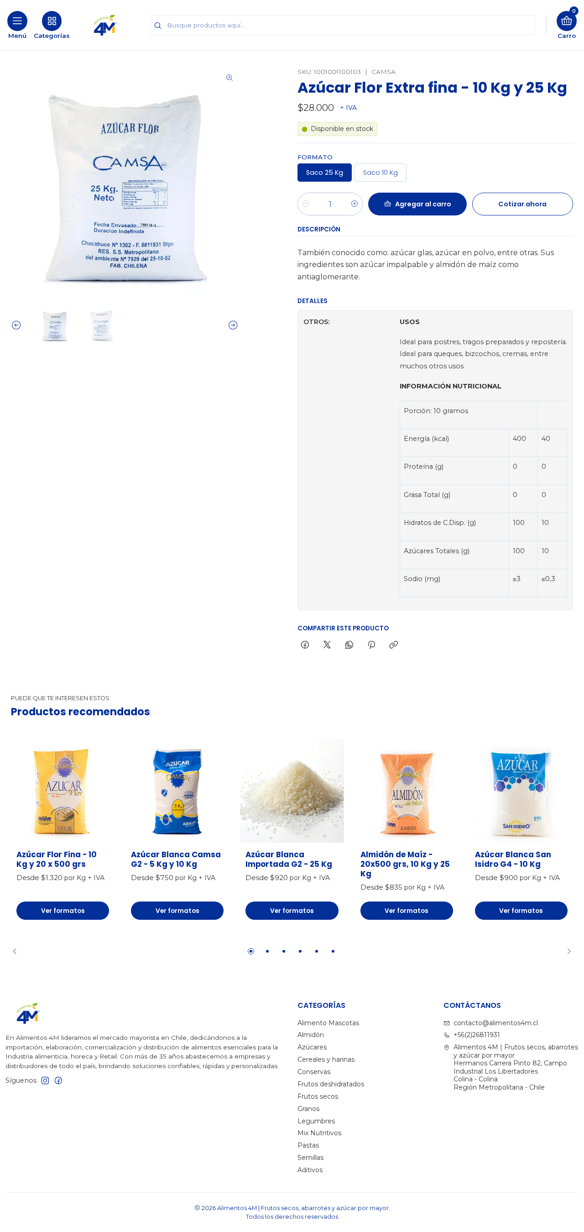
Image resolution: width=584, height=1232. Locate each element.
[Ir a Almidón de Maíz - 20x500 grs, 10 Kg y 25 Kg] (407, 791)
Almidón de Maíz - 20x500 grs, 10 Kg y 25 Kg (405, 864)
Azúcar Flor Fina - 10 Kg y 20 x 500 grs (56, 859)
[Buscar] (158, 26)
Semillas (310, 1157)
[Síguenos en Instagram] (45, 1080)
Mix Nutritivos (319, 1133)
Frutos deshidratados (330, 1084)
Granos (308, 1109)
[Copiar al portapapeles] (393, 645)
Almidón (310, 1035)
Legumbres (316, 1121)
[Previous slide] (18, 325)
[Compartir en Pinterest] (371, 645)
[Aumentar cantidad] (354, 204)
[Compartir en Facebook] (305, 645)
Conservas (313, 1072)
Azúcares (312, 1047)
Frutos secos (317, 1096)
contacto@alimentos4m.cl (496, 1023)
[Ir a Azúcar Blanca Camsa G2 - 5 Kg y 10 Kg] (177, 791)
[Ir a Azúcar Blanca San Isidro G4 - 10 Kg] (521, 791)
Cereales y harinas (326, 1059)
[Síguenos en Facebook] (58, 1080)
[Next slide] (232, 325)
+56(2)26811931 (477, 1035)
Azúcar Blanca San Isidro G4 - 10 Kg (513, 859)
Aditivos (310, 1170)
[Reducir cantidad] (305, 204)
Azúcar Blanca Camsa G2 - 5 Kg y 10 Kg (176, 859)
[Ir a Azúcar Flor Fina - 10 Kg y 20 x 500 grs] (63, 791)
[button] (250, 951)
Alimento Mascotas (328, 1023)
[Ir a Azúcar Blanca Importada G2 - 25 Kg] (292, 791)
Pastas (308, 1145)
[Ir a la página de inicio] (105, 25)
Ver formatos (63, 911)
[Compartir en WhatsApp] (349, 645)
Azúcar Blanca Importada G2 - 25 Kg (288, 859)
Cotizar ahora (522, 204)
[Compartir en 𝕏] (327, 645)
